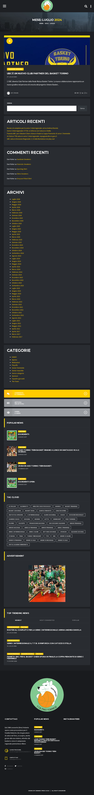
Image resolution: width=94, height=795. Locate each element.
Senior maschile (18, 370)
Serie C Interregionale (17, 531)
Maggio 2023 (16, 294)
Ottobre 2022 (17, 312)
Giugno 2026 (16, 202)
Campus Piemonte (45, 510)
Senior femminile (18, 368)
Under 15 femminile (15, 540)
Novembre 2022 (17, 310)
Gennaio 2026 (17, 215)
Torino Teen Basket (34, 536)
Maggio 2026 (16, 204)
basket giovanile (15, 510)
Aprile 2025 (16, 234)
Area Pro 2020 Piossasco (42, 506)
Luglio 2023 (16, 288)
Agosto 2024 (16, 256)
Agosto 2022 (16, 318)
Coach (62, 514)
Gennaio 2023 (17, 304)
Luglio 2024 (16, 258)
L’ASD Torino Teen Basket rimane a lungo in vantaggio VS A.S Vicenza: (48, 451)
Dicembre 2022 (17, 307)
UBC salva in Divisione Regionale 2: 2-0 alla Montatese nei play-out (31, 139)
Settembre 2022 (18, 315)
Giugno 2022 (16, 323)
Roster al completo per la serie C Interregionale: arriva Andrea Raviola (32, 128)
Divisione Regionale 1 (76, 514)
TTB (47, 536)
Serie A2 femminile (30, 527)
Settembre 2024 (18, 253)
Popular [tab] (75, 620)
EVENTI (14, 357)
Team (21, 536)
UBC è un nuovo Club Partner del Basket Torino (37, 73)
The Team (15, 381)
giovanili (27, 519)
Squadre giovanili (18, 379)
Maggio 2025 (16, 231)
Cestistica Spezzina (16, 514)
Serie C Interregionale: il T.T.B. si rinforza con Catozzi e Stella (29, 131)
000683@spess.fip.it (15, 759)
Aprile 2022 (16, 329)
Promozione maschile (37, 523)
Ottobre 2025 (17, 223)
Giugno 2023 (16, 291)
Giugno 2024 (16, 261)
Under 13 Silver (65, 536)
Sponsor (15, 376)
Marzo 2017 (16, 334)
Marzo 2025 (16, 237)
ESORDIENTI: (23, 434)
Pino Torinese (70, 519)
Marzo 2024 (16, 269)
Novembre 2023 (17, 280)
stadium (12, 536)
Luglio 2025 (16, 226)
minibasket (57, 519)
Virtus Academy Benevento (18, 544)
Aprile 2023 (16, 296)
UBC (54, 536)
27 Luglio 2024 (12, 77)
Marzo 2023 (16, 299)
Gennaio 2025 (17, 242)
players (11, 523)
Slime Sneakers (22, 174)
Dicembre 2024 (17, 245)
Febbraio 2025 (17, 240)
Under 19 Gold (63, 540)
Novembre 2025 (17, 221)
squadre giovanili (77, 531)
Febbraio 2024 (17, 272)
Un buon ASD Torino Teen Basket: (35, 466)
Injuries (14, 360)
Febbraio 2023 (17, 302)
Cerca (9, 103)
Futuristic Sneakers (24, 164)
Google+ (10, 769)
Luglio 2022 (16, 321)
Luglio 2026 (16, 199)
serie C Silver (33, 531)
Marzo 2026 (16, 210)
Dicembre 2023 (17, 277)
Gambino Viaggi (14, 519)
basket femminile (71, 506)
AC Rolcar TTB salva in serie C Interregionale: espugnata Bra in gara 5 (32, 136)
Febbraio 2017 (17, 337)
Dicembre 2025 (17, 218)
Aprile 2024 (16, 267)
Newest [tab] (18, 620)
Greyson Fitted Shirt (24, 178)
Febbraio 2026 (17, 213)
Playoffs (15, 365)
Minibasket (16, 362)
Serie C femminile (63, 527)
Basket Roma (30, 510)
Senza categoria (18, 373)
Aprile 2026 (16, 207)
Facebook (9, 766)
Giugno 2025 (16, 229)
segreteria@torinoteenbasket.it (20, 751)
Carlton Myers (61, 510)
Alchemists (24, 506)
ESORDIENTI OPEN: (26, 482)
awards (58, 506)
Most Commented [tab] (47, 620)
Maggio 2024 (16, 264)
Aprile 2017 (16, 331)
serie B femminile (47, 527)
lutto (46, 519)
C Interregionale (33, 514)
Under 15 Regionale (46, 540)
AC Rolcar (12, 506)
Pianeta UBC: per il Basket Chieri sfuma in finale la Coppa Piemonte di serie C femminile (38, 133)
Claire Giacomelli (50, 514)
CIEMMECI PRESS (40, 790)
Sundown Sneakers (24, 159)
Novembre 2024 (17, 248)
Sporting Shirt (22, 169)
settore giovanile (49, 531)
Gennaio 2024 (17, 275)
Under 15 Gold (31, 540)
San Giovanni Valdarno (57, 523)
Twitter (19, 766)
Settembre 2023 (18, 285)
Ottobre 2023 (17, 283)
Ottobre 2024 (17, 250)
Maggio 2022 (16, 326)
